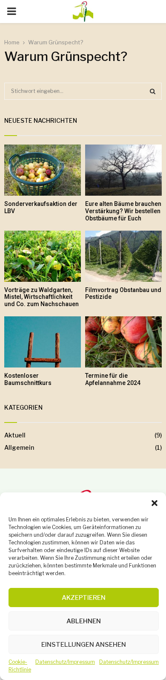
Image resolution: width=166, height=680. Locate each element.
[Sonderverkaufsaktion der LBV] (42, 170)
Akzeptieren (84, 598)
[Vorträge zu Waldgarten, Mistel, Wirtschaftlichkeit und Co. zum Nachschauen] (42, 256)
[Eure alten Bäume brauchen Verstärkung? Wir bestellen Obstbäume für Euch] (123, 170)
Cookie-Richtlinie (20, 666)
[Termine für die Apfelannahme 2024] (123, 341)
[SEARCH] (152, 91)
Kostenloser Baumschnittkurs (28, 379)
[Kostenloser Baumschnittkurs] (42, 341)
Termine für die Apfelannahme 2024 (112, 379)
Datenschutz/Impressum (65, 662)
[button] (154, 503)
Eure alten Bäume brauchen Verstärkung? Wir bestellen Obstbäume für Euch (123, 211)
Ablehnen (83, 621)
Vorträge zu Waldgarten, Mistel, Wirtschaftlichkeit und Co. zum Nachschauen (41, 297)
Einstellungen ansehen (83, 644)
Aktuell (15, 435)
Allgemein (19, 447)
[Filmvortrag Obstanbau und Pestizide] (123, 256)
